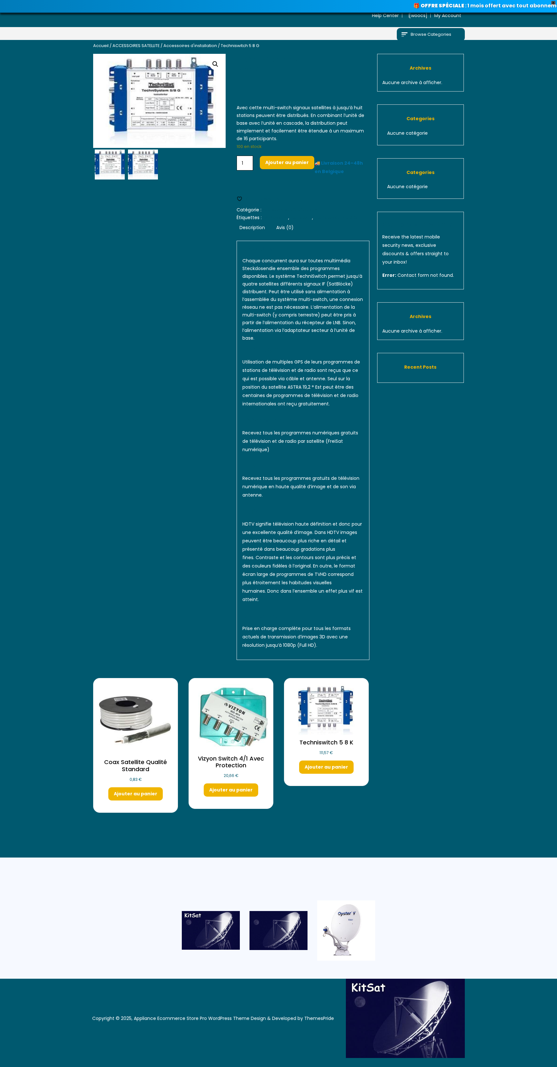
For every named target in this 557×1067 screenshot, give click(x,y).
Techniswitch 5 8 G (335, 217)
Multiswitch (275, 217)
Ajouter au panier (287, 162)
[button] (215, 64)
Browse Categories (431, 34)
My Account (447, 15)
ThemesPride (318, 1018)
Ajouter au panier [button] (135, 794)
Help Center (385, 15)
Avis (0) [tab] (285, 227)
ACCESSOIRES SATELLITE (136, 46)
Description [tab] (252, 227)
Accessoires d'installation (190, 46)
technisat (301, 217)
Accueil (101, 46)
